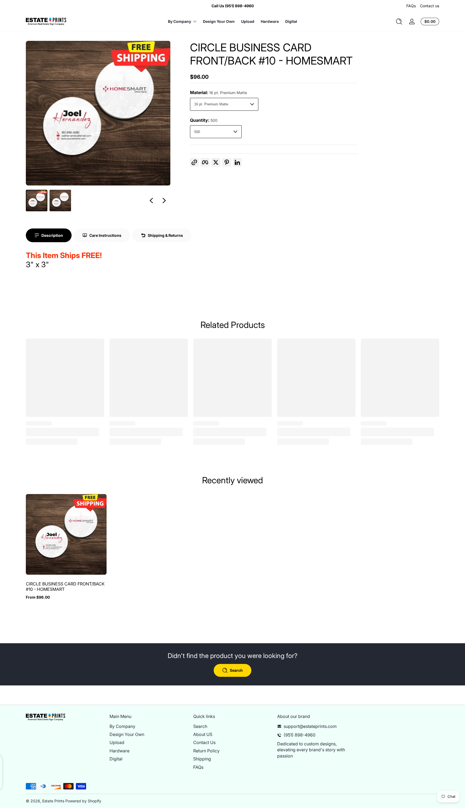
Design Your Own (127, 734)
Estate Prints (53, 801)
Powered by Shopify (83, 801)
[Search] (399, 21)
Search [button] (236, 670)
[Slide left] (151, 200)
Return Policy (206, 750)
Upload (117, 742)
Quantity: (203, 120)
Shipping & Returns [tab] (165, 235)
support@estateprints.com (310, 726)
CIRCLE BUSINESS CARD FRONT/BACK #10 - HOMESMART (65, 586)
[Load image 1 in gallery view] (36, 200)
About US (202, 734)
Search (200, 726)
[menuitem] (149, 726)
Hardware (119, 750)
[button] (399, 21)
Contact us (429, 5)
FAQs (411, 5)
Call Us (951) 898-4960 (233, 5)
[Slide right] (164, 200)
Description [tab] (52, 235)
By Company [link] (179, 21)
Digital (116, 758)
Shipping (202, 758)
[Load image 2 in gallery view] (60, 200)
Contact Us (204, 742)
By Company (122, 726)
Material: (218, 92)
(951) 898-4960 (299, 735)
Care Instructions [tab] (105, 235)
